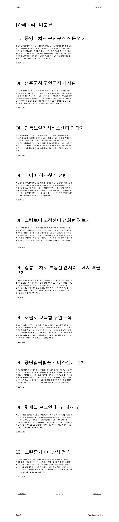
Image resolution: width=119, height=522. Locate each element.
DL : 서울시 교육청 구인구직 (44, 317)
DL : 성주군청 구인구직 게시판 (46, 83)
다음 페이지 (98, 494)
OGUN (18, 7)
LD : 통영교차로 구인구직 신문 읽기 (51, 38)
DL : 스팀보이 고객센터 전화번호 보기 (53, 220)
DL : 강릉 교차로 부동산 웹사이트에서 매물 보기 (58, 270)
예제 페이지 (99, 7)
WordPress (92, 515)
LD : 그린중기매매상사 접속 (43, 452)
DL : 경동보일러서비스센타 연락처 (50, 128)
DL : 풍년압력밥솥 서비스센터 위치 (50, 362)
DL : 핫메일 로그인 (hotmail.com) (48, 407)
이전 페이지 (21, 494)
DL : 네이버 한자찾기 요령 (41, 175)
